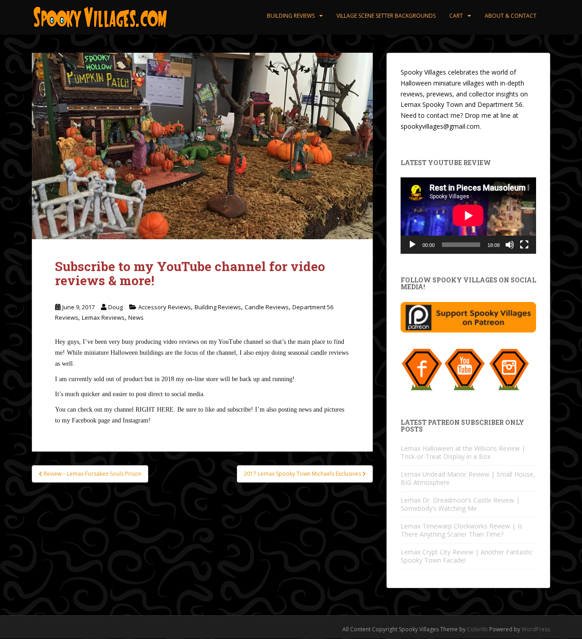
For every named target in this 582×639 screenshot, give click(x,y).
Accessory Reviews (164, 307)
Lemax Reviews (103, 317)
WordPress (536, 629)
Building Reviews (291, 16)
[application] (468, 215)
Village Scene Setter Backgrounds (386, 16)
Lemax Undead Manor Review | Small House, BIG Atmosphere (468, 478)
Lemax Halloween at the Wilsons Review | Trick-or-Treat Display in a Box (463, 452)
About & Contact (511, 16)
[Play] (412, 244)
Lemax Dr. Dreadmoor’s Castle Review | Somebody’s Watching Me (460, 504)
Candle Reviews (267, 307)
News (136, 317)
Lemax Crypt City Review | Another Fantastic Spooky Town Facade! (467, 556)
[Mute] (509, 244)
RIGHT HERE (154, 409)
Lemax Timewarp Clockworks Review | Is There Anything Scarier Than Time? (461, 530)
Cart (456, 16)
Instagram (135, 420)
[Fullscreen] (524, 244)
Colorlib (477, 629)
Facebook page (91, 420)
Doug (115, 307)
